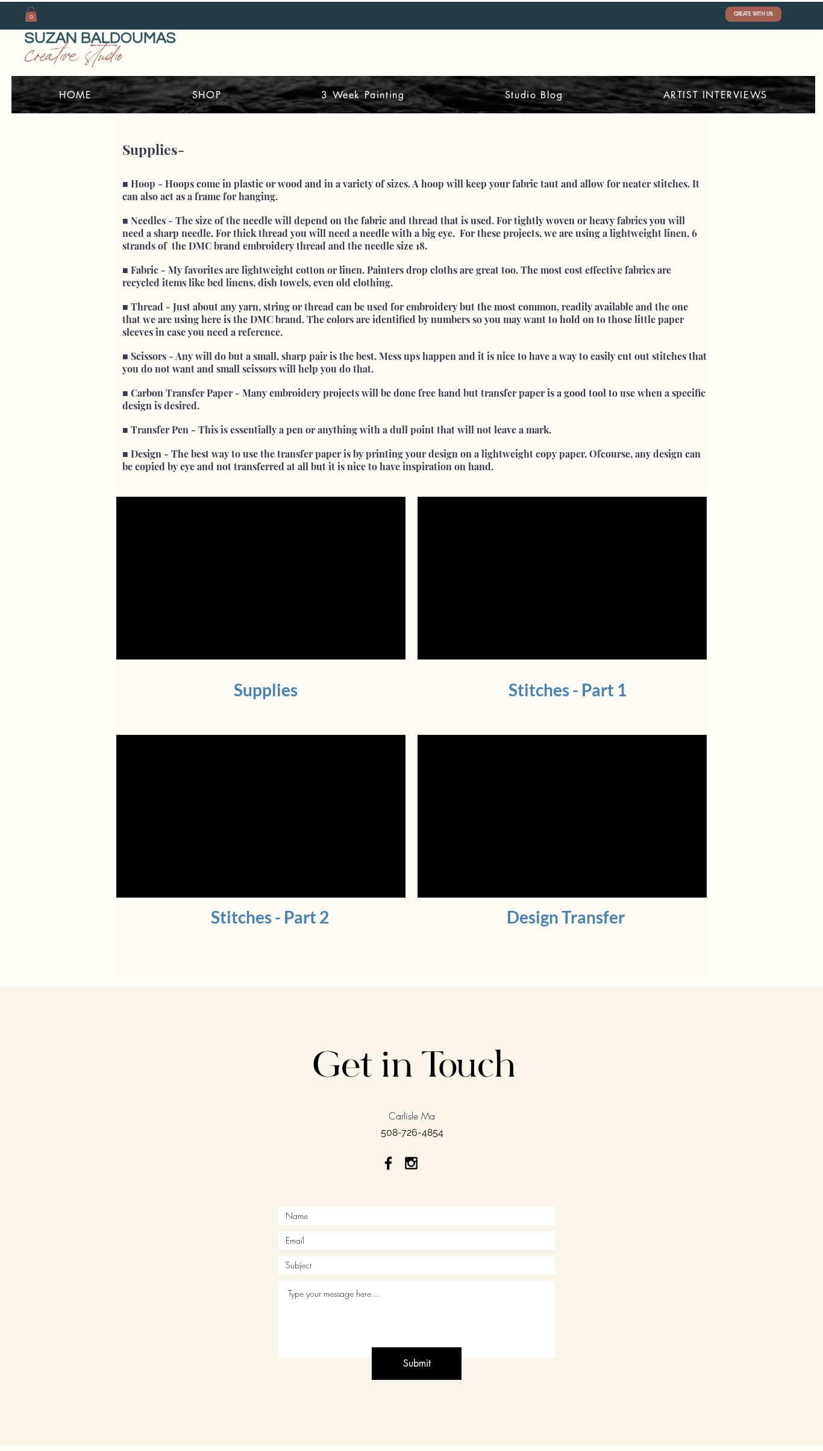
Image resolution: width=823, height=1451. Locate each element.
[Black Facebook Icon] (388, 1163)
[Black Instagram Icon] (411, 1163)
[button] (31, 14)
